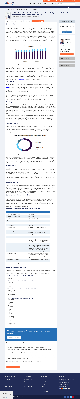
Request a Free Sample (38, 21)
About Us (46, 3)
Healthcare (8, 7)
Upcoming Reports (10, 384)
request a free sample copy (38, 64)
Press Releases (9, 386)
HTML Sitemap (45, 391)
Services (40, 3)
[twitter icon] (65, 397)
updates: (65, 65)
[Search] (74, 3)
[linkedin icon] (71, 397)
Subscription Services (28, 381)
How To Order (45, 381)
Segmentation (28, 21)
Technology (66, 7)
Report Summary (9, 21)
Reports (35, 3)
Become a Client (71, 0)
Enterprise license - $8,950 (66, 28)
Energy (50, 7)
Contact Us (53, 3)
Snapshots (28, 3)
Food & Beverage (58, 7)
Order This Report (66, 32)
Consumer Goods (28, 7)
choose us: (65, 62)
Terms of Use (45, 386)
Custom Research (27, 384)
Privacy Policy (44, 384)
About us (8, 379)
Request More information (14, 337)
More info (7, 397)
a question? (65, 58)
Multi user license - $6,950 (66, 26)
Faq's (43, 379)
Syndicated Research (28, 379)
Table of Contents (19, 21)
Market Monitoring (28, 386)
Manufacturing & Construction (40, 7)
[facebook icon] (68, 397)
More (72, 7)
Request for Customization (13, 366)
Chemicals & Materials (17, 7)
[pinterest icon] (73, 397)
